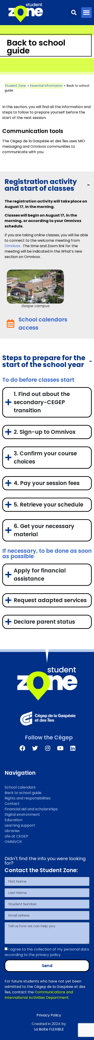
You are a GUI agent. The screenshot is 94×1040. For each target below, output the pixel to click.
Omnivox (12, 246)
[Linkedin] (72, 748)
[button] (74, 12)
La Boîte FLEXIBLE (49, 1029)
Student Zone (15, 86)
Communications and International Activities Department (39, 994)
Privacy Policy (49, 1015)
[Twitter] (35, 748)
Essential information (46, 86)
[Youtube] (60, 748)
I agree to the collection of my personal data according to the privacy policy (47, 951)
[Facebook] (22, 748)
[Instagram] (47, 748)
